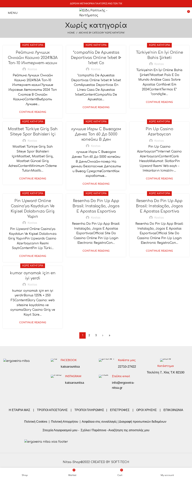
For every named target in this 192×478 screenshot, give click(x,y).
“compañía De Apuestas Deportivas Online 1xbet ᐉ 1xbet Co (96, 57)
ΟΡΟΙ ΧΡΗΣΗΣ (146, 410)
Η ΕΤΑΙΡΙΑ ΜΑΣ (20, 410)
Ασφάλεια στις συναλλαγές (99, 421)
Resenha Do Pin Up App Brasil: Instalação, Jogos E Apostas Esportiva (96, 206)
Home (71, 33)
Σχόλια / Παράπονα (93, 430)
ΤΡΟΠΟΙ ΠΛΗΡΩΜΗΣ (89, 410)
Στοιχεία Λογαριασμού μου (60, 430)
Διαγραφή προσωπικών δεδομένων (142, 421)
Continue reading (32, 112)
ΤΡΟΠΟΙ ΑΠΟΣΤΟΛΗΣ (52, 410)
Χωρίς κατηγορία (32, 45)
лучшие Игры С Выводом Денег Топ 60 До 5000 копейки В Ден (96, 134)
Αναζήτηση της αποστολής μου (128, 430)
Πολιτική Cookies (35, 421)
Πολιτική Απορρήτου (64, 421)
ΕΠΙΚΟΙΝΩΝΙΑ (173, 410)
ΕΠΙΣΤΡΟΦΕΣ (120, 410)
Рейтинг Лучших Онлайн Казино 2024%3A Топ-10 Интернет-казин (33, 57)
